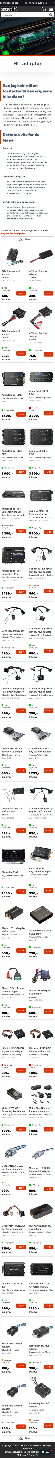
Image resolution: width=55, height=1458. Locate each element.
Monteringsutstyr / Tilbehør (34, 230)
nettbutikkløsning (34, 1451)
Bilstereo (14, 230)
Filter (27, 239)
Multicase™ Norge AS (27, 1454)
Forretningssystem (13, 1451)
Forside (4, 230)
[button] (45, 1452)
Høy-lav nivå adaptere (13, 233)
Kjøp (21, 293)
